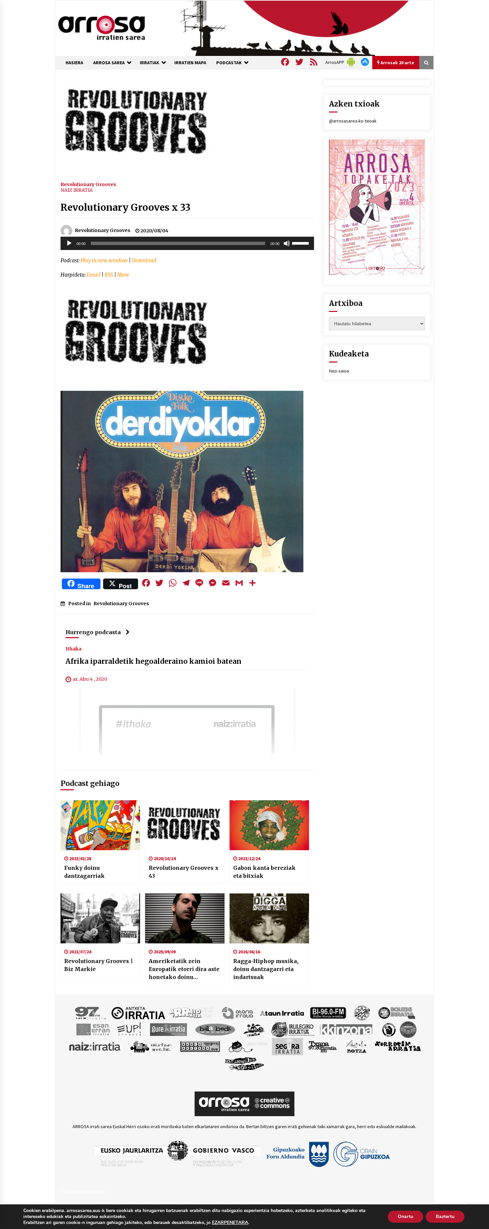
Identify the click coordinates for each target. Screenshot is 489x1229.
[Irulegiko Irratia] (292, 1029)
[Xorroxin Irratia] (397, 1046)
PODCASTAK (229, 63)
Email (93, 275)
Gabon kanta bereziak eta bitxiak (264, 871)
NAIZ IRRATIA (77, 190)
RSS (108, 275)
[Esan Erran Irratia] (93, 1029)
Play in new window (104, 260)
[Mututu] (286, 243)
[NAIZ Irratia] (95, 1046)
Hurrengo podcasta (93, 632)
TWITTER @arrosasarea (83, 1191)
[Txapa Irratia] (322, 1046)
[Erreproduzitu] (69, 243)
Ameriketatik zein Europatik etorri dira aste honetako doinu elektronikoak (184, 969)
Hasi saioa (339, 371)
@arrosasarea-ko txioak (353, 121)
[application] (187, 243)
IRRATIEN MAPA (190, 63)
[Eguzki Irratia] (396, 1013)
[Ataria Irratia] (238, 1013)
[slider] (301, 243)
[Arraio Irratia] (191, 1013)
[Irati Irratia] (254, 1029)
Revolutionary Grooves (88, 184)
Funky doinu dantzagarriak (84, 871)
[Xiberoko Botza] (356, 1046)
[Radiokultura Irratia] (200, 1046)
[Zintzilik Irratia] (244, 1063)
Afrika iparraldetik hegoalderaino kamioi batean (154, 661)
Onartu (405, 1216)
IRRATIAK (149, 63)
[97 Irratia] (90, 1013)
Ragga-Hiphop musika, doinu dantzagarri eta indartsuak (265, 969)
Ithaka (74, 648)
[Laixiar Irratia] (408, 1029)
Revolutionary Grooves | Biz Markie (98, 965)
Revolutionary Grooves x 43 (184, 871)
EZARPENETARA (230, 1223)
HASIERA (74, 63)
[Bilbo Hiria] (328, 1013)
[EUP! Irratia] (129, 1029)
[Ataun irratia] (282, 1013)
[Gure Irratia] (168, 1029)
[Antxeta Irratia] (138, 1013)
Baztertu (445, 1216)
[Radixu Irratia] (248, 1046)
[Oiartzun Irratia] (150, 1046)
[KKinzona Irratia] (346, 1029)
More (123, 275)
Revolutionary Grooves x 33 (126, 207)
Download (144, 260)
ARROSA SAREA (109, 63)
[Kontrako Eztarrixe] (388, 1029)
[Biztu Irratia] (362, 1013)
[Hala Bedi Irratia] (215, 1029)
